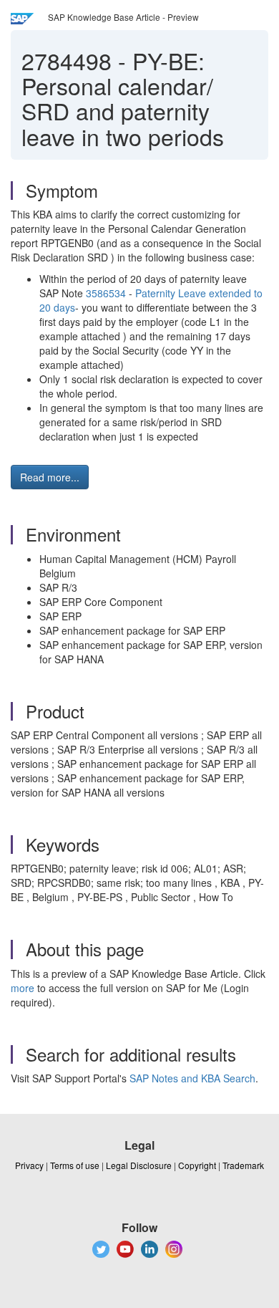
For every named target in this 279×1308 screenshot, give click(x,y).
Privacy (29, 1165)
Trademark (243, 1165)
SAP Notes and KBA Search (192, 1078)
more (22, 988)
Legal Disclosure (139, 1165)
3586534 (104, 293)
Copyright (197, 1165)
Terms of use (74, 1165)
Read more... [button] (49, 477)
